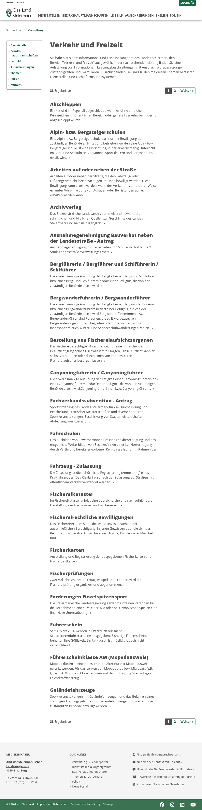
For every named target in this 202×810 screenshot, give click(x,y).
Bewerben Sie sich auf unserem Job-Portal (166, 777)
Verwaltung (35, 30)
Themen (162, 15)
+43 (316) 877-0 (28, 778)
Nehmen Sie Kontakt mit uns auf (159, 762)
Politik (175, 15)
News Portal (80, 786)
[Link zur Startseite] (19, 12)
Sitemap (108, 804)
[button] (187, 3)
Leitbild (116, 15)
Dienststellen (49, 15)
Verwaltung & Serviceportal (90, 762)
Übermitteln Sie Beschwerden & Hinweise (165, 769)
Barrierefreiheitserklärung (85, 804)
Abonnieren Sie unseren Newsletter (161, 784)
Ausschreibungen (139, 15)
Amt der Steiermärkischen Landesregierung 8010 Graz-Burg (24, 766)
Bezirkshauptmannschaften (90, 771)
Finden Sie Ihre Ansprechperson (158, 754)
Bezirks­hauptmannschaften (85, 15)
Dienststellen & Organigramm (91, 767)
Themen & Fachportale (87, 776)
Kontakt (16, 84)
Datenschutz (60, 804)
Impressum (43, 804)
